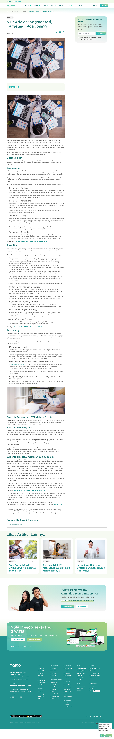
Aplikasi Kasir (41, 668)
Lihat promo (16, 647)
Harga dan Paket (81, 686)
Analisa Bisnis (41, 680)
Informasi (40, 689)
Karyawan (40, 675)
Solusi (44, 5)
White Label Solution (94, 673)
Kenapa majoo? (41, 694)
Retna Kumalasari (15, 31)
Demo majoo (78, 5)
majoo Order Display (55, 694)
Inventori (40, 678)
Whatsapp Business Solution (94, 676)
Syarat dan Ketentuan (88, 722)
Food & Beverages (81, 668)
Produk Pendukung (56, 679)
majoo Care (9, 1)
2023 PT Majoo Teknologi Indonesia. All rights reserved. (25, 722)
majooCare (40, 691)
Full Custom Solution (94, 668)
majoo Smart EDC (54, 696)
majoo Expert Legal (68, 707)
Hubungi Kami (82, 606)
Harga (61, 5)
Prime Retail (53, 673)
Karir (90, 690)
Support (68, 5)
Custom (53, 5)
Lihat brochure (28, 647)
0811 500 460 (18, 1)
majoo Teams (53, 687)
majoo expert (67, 700)
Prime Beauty (53, 675)
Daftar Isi (14, 87)
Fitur (39, 665)
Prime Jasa (53, 670)
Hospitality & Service (82, 670)
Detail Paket (80, 688)
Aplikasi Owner (41, 682)
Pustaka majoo (67, 691)
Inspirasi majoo (14, 11)
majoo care (13, 695)
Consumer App (54, 684)
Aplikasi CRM (41, 670)
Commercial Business (80, 678)
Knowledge (23, 11)
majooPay (66, 670)
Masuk (95, 5)
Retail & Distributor (82, 673)
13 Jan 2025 (102, 561)
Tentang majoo (93, 683)
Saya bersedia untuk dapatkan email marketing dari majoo (90, 38)
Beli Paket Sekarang (34, 639)
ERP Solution (92, 670)
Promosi (79, 690)
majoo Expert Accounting (67, 703)
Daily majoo (67, 694)
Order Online (41, 685)
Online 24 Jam (107, 736)
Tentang (91, 681)
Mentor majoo (67, 684)
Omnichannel (54, 682)
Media (91, 688)
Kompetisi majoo (68, 687)
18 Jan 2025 (34, 561)
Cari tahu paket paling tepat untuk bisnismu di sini (77, 600)
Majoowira (67, 681)
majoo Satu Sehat (55, 698)
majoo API (53, 689)
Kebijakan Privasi (100, 722)
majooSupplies (67, 675)
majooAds (66, 678)
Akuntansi (40, 673)
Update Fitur (41, 696)
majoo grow (67, 665)
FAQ (39, 698)
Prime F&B (53, 668)
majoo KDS (53, 691)
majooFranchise (68, 668)
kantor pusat (13, 670)
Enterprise (79, 675)
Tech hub (12, 683)
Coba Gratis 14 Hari (18, 639)
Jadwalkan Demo (67, 606)
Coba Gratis (104, 5)
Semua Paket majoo (56, 1)
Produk (27, 5)
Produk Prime (54, 665)
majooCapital (67, 673)
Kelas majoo (67, 689)
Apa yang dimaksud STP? (15, 524)
